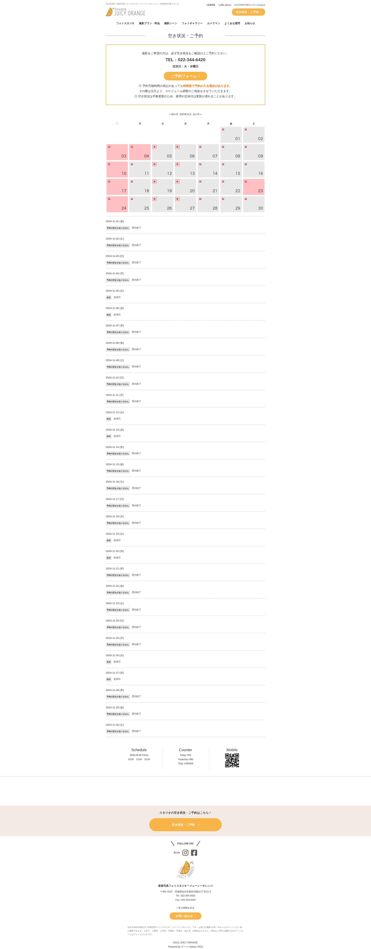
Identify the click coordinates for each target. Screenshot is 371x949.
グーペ (184, 947)
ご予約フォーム (185, 76)
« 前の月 (173, 114)
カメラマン (213, 23)
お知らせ (250, 23)
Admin (193, 947)
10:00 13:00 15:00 (139, 759)
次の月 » (197, 114)
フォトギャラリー (192, 23)
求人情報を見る (186, 908)
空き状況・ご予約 (248, 12)
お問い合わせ (225, 5)
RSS (200, 947)
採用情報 (211, 5)
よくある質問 (232, 23)
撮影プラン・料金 (149, 23)
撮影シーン (170, 23)
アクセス (261, 5)
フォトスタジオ (125, 23)
